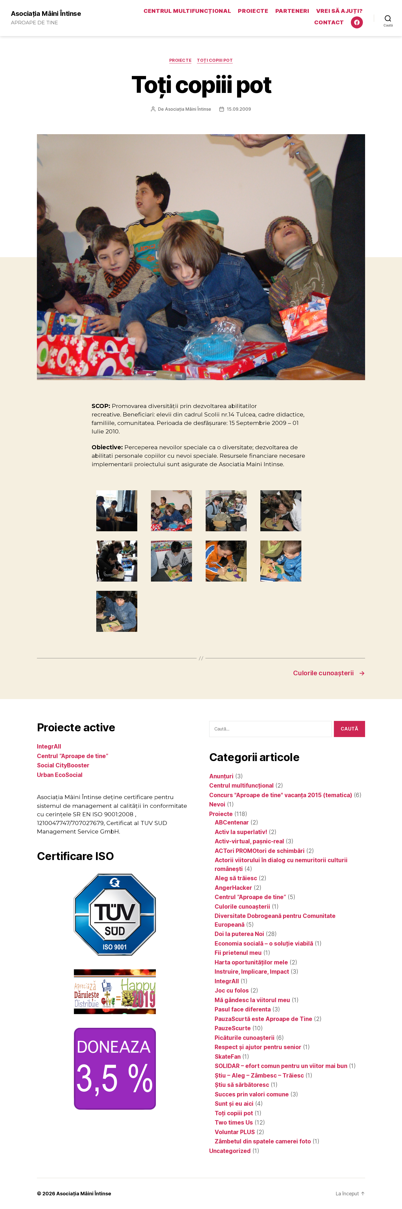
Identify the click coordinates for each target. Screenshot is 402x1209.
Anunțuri (221, 776)
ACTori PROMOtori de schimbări (260, 850)
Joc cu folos (232, 990)
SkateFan (228, 1056)
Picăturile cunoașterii (245, 1037)
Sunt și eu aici (234, 1103)
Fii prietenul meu (238, 952)
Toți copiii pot (215, 60)
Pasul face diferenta (243, 1009)
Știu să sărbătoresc (242, 1084)
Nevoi (217, 804)
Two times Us (234, 1122)
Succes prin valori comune (252, 1094)
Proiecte (253, 11)
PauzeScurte (233, 1028)
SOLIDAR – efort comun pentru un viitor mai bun (281, 1066)
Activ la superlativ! (241, 832)
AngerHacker (233, 887)
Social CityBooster (63, 765)
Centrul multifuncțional (187, 11)
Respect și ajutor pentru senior (258, 1047)
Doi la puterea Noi (239, 934)
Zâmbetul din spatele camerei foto (263, 1141)
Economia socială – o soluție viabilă (264, 943)
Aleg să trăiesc (236, 878)
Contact (329, 22)
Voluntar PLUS (235, 1132)
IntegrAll (49, 746)
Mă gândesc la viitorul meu (252, 1000)
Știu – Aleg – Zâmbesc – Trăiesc (259, 1075)
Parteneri (292, 11)
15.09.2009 (239, 109)
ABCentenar (232, 822)
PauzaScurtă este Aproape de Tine (263, 1019)
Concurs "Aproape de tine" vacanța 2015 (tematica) (280, 795)
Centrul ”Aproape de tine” (72, 756)
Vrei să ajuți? (339, 11)
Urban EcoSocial (60, 774)
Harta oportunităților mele (251, 962)
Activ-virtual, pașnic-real (249, 841)
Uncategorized (230, 1151)
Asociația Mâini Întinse (46, 13)
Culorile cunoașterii (242, 906)
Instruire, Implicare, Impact (252, 971)
